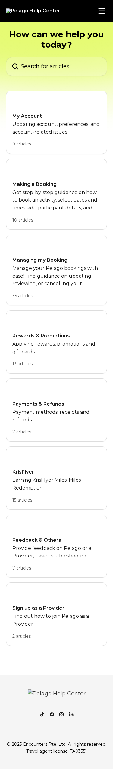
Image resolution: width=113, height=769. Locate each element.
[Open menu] (101, 10)
